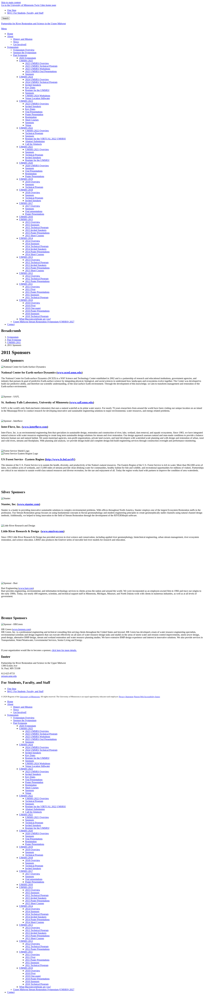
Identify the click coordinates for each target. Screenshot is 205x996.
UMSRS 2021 (26, 814)
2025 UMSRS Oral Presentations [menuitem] (41, 71)
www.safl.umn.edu (81, 402)
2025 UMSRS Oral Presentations (41, 739)
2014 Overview (32, 908)
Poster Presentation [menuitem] (34, 114)
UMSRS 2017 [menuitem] (26, 203)
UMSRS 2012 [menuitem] (26, 273)
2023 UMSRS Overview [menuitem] (37, 103)
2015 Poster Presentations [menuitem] (37, 233)
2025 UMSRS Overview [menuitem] (37, 63)
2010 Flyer (30, 973)
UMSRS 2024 (26, 744)
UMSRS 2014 (26, 906)
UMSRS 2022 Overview (37, 798)
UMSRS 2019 (26, 847)
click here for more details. (64, 650)
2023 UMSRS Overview (37, 771)
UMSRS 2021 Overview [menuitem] (37, 149)
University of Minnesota (30, 696)
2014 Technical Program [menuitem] (36, 246)
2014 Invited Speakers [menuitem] (35, 249)
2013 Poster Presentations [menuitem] (37, 268)
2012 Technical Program (36, 946)
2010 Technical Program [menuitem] (36, 316)
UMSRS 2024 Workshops (37, 763)
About (10, 704)
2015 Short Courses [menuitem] (34, 235)
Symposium (12, 337)
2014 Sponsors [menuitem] (32, 243)
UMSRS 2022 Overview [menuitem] (37, 130)
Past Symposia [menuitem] (20, 55)
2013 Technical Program (36, 930)
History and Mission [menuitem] (22, 39)
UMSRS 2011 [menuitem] (26, 284)
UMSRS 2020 (26, 830)
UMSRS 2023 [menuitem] (26, 101)
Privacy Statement (126, 696)
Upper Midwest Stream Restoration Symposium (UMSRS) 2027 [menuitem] (43, 321)
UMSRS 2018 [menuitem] (26, 190)
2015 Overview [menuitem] (32, 222)
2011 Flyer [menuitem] (30, 289)
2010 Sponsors (32, 981)
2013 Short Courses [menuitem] (34, 270)
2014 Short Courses (34, 922)
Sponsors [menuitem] (29, 74)
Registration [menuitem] (31, 117)
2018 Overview (32, 860)
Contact (11, 992)
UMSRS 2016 (26, 884)
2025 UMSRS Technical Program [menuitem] (41, 66)
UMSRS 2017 (26, 871)
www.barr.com (26, 588)
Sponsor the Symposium (24, 720)
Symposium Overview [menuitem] (24, 50)
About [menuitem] (10, 36)
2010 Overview (32, 970)
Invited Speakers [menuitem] (33, 85)
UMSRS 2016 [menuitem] (26, 216)
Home (10, 701)
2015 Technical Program (36, 895)
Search (5, 18)
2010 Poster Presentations (37, 978)
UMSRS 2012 (26, 941)
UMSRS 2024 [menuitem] (26, 76)
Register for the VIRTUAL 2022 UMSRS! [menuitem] (45, 138)
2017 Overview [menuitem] (32, 206)
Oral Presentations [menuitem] (33, 111)
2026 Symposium (27, 725)
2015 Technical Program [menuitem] (36, 227)
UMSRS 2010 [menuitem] (26, 300)
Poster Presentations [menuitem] (34, 176)
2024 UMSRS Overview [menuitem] (37, 79)
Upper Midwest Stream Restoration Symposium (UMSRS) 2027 (43, 989)
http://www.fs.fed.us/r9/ (60, 459)
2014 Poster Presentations (37, 919)
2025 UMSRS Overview (37, 731)
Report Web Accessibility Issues (147, 696)
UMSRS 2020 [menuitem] (26, 163)
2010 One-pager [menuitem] (33, 308)
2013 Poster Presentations (37, 935)
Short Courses (32, 787)
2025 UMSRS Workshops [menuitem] (37, 68)
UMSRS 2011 (14, 342)
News (16, 709)
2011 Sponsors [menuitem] (32, 294)
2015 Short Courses (34, 903)
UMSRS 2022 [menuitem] (26, 128)
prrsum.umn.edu (9, 676)
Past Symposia (14, 339)
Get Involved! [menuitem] (19, 44)
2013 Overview (32, 927)
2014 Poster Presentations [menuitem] (37, 251)
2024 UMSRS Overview (37, 747)
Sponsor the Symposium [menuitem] (24, 52)
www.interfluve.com (35, 426)
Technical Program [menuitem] (34, 133)
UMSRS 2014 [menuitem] (26, 238)
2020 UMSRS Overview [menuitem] (37, 165)
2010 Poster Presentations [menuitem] (37, 311)
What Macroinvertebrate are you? (35, 987)
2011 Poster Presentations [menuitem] (37, 292)
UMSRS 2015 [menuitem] (26, 219)
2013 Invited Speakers (35, 933)
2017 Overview (32, 874)
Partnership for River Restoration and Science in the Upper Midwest (33, 23)
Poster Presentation (34, 782)
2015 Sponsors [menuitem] (32, 225)
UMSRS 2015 (26, 887)
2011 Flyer (30, 957)
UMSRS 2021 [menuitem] (26, 146)
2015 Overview (32, 890)
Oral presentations (33, 879)
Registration (31, 785)
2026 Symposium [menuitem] (27, 58)
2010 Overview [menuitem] (32, 303)
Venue (28, 793)
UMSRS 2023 (26, 769)
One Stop (11, 10)
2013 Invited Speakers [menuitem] (35, 265)
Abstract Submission (35, 809)
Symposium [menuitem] (12, 47)
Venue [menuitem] (28, 125)
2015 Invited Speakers (35, 898)
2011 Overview (32, 954)
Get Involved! (19, 712)
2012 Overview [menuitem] (32, 276)
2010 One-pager (33, 976)
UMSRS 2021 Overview (37, 817)
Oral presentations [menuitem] (33, 211)
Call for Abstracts (33, 812)
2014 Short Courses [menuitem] (34, 254)
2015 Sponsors (32, 892)
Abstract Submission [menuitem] (35, 141)
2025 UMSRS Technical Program (41, 734)
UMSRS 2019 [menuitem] (26, 179)
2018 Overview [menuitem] (32, 192)
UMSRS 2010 (26, 968)
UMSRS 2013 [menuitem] (26, 257)
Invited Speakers (33, 752)
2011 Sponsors (32, 962)
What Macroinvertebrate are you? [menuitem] (35, 319)
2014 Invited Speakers (35, 917)
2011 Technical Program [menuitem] (36, 297)
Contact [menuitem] (11, 324)
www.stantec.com (28, 504)
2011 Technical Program (36, 965)
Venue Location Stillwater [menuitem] (37, 98)
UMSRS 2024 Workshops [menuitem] (37, 95)
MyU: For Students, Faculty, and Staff (25, 13)
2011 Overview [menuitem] (32, 286)
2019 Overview (32, 849)
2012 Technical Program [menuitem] (36, 278)
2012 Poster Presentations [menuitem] (37, 281)
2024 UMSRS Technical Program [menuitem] (41, 82)
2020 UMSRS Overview (37, 833)
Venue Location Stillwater (37, 766)
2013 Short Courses (34, 938)
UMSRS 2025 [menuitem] (26, 60)
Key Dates (30, 755)
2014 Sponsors (32, 911)
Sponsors (29, 742)
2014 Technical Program (36, 914)
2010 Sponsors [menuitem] (32, 313)
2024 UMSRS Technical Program (41, 750)
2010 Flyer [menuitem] (30, 305)
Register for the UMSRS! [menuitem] (37, 90)
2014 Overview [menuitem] (32, 241)
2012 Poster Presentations (37, 949)
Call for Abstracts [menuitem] (33, 144)
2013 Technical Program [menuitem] (36, 262)
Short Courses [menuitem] (32, 120)
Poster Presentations (34, 844)
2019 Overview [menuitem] (32, 181)
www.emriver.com (52, 531)
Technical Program (34, 801)
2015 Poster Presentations (37, 900)
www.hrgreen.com (21, 629)
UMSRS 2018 (26, 857)
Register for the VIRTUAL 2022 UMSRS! (45, 806)
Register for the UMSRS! (37, 758)
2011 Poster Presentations (37, 960)
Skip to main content (11, 2)
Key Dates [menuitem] (30, 87)
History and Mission (22, 707)
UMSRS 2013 (26, 925)
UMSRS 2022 (26, 795)
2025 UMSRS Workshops (37, 736)
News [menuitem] (16, 42)
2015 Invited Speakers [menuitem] (35, 230)
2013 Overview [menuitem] (32, 259)
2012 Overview (32, 943)
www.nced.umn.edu (69, 372)
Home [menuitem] (10, 33)
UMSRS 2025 (26, 728)
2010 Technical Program (36, 984)
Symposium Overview (24, 717)
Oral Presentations (33, 779)
